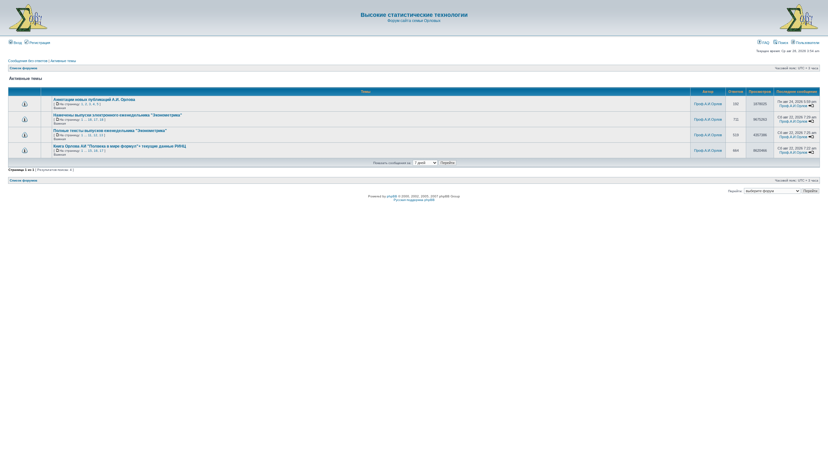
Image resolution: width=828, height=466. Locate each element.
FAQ (765, 43)
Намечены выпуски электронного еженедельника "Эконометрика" (117, 115)
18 (102, 119)
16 (90, 119)
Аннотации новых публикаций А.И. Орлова (94, 99)
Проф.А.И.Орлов (708, 104)
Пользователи (807, 43)
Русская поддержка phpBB (414, 200)
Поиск (782, 43)
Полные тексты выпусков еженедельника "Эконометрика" (110, 130)
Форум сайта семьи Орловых (414, 20)
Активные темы (63, 61)
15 (90, 150)
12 (95, 135)
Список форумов (23, 68)
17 (96, 119)
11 (90, 135)
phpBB (392, 196)
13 (101, 135)
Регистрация (39, 43)
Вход (17, 43)
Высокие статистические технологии (414, 15)
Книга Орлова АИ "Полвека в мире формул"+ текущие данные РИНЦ (119, 146)
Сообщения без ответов (28, 61)
